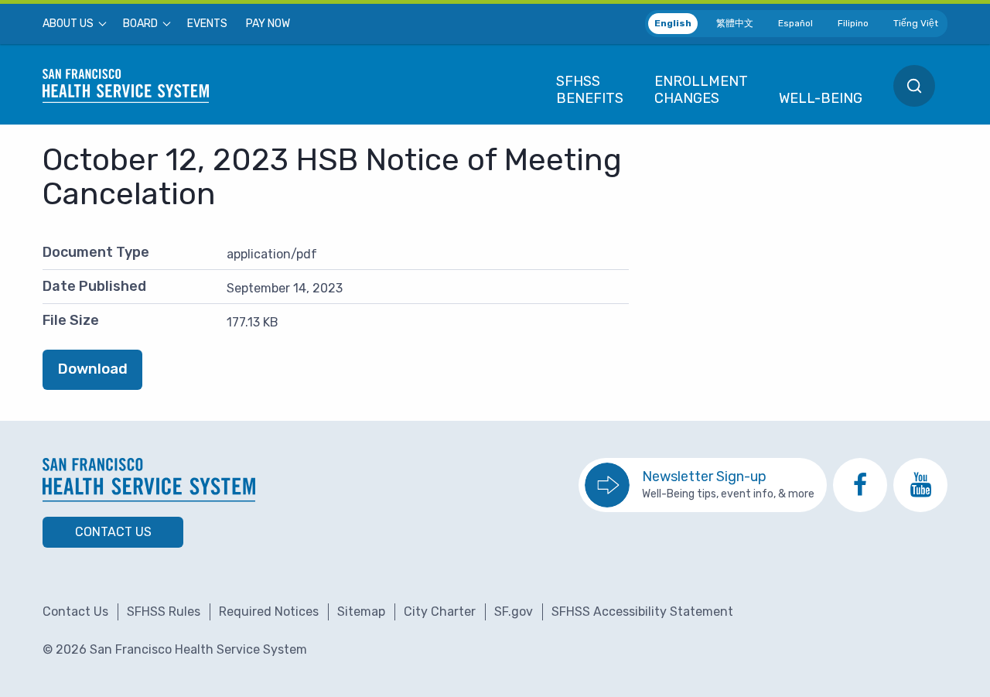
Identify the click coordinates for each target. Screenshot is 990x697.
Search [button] (914, 86)
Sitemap (361, 611)
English (672, 23)
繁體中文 (734, 23)
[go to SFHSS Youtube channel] (920, 485)
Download (93, 369)
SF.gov (513, 611)
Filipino (853, 23)
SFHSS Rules (163, 611)
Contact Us (113, 531)
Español (795, 23)
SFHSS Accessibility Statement (642, 611)
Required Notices (269, 611)
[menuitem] (73, 24)
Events (207, 24)
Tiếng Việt (915, 23)
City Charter (440, 611)
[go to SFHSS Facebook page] (860, 485)
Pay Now (268, 24)
